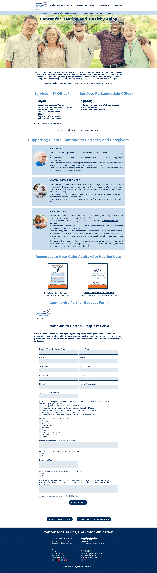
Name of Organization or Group (52, 349)
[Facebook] (53, 560)
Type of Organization (88, 384)
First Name (84, 366)
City (40, 358)
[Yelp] (59, 560)
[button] (46, 13)
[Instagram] (65, 560)
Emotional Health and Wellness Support (55, 107)
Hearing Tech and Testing (49, 109)
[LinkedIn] (62, 560)
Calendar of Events (86, 540)
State (81, 358)
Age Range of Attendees (49, 393)
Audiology (42, 101)
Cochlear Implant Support (49, 116)
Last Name (43, 375)
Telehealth (42, 103)
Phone (42, 384)
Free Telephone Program (94, 109)
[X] (56, 560)
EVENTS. (108, 83)
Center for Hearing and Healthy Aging (92, 543)
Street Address (85, 349)
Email (81, 375)
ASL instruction (90, 107)
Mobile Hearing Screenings (49, 118)
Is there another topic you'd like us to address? (58, 441)
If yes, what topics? (47, 460)
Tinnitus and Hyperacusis (49, 111)
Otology (41, 114)
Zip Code (43, 366)
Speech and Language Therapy (51, 105)
